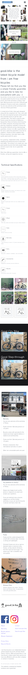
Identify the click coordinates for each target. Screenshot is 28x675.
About (3, 626)
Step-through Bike (20, 631)
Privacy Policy (5, 641)
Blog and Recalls (5, 644)
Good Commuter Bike (21, 628)
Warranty (4, 628)
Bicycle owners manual (5, 632)
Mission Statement (6, 636)
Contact (17, 625)
